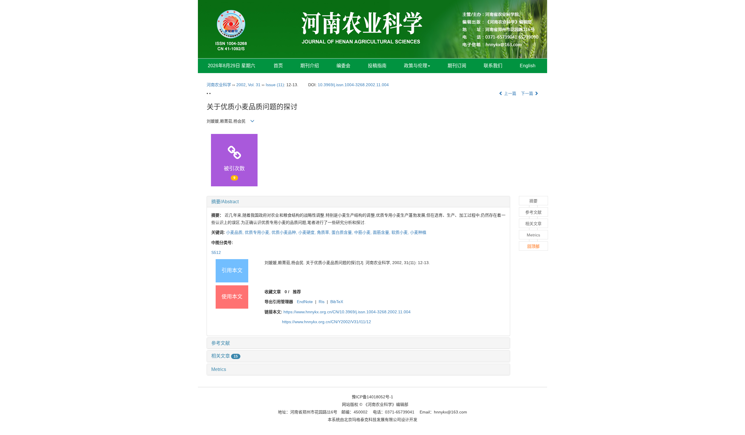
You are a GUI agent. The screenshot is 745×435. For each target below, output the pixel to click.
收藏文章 (273, 291)
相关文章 (224, 355)
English (527, 65)
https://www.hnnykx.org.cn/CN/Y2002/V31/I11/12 (326, 321)
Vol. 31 (254, 84)
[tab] (358, 201)
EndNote (305, 301)
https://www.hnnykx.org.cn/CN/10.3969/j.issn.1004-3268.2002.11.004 (347, 312)
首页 (278, 65)
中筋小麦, (363, 232)
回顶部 (533, 246)
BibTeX (336, 301)
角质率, (324, 232)
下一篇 (527, 93)
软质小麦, (400, 232)
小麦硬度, (307, 232)
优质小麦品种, (285, 232)
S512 (216, 252)
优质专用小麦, (258, 232)
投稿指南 (377, 65)
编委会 (343, 65)
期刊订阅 (457, 65)
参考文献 (220, 343)
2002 (241, 84)
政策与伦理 (415, 65)
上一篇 (509, 93)
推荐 (297, 291)
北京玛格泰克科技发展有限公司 (372, 419)
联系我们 (493, 65)
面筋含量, (382, 232)
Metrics (218, 369)
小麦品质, (235, 232)
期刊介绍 (309, 65)
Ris (321, 301)
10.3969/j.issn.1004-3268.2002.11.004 (353, 84)
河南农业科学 (219, 84)
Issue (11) (275, 84)
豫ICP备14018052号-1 (372, 397)
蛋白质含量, (342, 232)
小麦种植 (418, 232)
